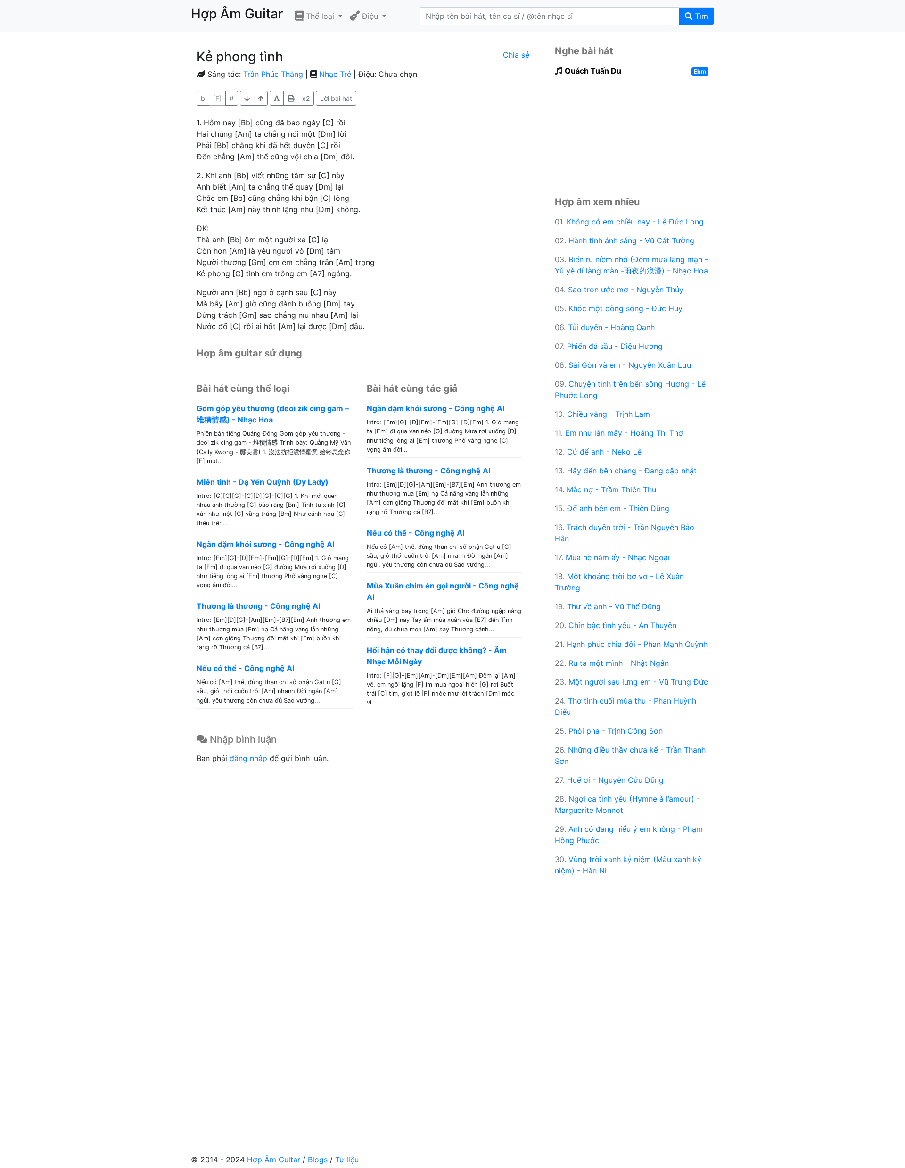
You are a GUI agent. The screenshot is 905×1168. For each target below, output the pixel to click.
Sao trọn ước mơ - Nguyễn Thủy (625, 289)
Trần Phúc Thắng (273, 74)
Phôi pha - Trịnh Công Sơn (615, 731)
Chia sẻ (516, 54)
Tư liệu (347, 1159)
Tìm (700, 16)
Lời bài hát (336, 98)
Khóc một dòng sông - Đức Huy (625, 308)
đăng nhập (248, 758)
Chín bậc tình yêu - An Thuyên (622, 625)
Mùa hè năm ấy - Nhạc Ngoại (618, 557)
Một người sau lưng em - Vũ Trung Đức (638, 682)
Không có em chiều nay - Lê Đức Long (635, 221)
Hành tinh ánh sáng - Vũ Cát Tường (631, 240)
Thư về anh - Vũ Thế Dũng (614, 606)
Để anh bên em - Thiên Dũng (618, 508)
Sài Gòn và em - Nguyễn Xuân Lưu (629, 365)
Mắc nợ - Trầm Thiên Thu (611, 489)
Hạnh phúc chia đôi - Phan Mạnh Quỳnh (637, 644)
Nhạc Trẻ (335, 74)
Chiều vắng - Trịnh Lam (608, 414)
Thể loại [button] (320, 16)
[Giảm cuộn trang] (261, 98)
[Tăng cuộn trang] (247, 98)
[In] (290, 98)
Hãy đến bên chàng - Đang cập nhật (632, 470)
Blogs (318, 1159)
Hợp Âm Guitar (273, 1159)
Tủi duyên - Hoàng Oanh (611, 327)
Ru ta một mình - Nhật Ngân (618, 663)
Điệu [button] (370, 16)
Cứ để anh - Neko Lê (604, 451)
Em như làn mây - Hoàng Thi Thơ (624, 433)
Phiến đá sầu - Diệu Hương (615, 346)
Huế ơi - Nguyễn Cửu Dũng (615, 780)
